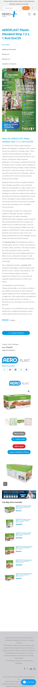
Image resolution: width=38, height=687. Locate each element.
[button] (28, 682)
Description (6, 45)
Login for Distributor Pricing (19, 452)
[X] (4, 369)
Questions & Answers (9, 64)
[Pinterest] (10, 369)
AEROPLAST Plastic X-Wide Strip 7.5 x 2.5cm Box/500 (23, 506)
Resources (5, 54)
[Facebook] (26, 369)
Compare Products (17, 333)
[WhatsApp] (21, 369)
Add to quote (19, 446)
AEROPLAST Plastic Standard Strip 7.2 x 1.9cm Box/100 (24, 547)
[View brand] (19, 383)
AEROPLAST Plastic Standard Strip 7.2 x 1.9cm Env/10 (24, 574)
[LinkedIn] (15, 369)
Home (7, 638)
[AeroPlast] (16, 361)
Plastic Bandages (13, 344)
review (12, 320)
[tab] (19, 43)
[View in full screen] (5, 484)
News (24, 638)
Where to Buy (19, 433)
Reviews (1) (6, 59)
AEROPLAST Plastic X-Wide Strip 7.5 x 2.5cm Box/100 (23, 533)
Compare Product (20, 439)
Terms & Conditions (22, 660)
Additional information (9, 49)
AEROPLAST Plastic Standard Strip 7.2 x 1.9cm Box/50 (24, 560)
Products (13, 638)
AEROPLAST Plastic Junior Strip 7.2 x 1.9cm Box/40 (23, 520)
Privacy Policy (10, 660)
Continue (25, 8)
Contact (30, 638)
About (19, 638)
